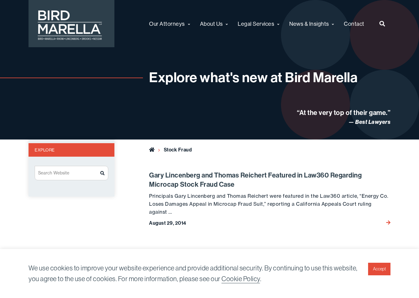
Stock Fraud (178, 150)
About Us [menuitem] (211, 23)
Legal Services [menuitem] (256, 23)
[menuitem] (382, 24)
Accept (379, 269)
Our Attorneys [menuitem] (167, 23)
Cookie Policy (240, 278)
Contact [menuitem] (354, 23)
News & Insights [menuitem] (309, 23)
